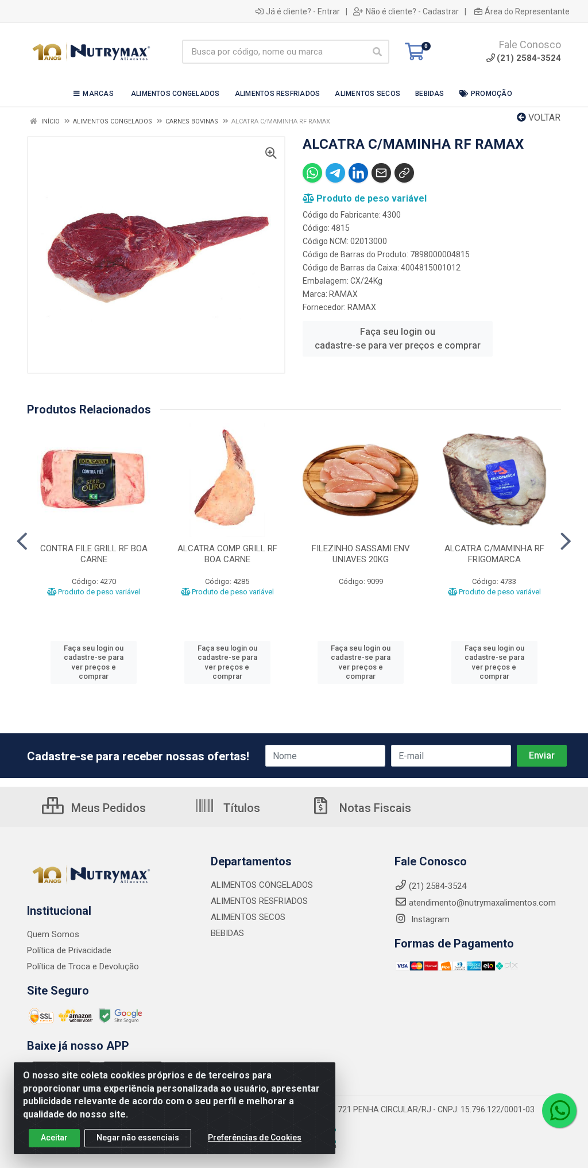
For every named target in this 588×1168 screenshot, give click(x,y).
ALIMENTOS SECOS (248, 917)
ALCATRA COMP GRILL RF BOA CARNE (227, 553)
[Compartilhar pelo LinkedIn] (358, 173)
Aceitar (54, 1137)
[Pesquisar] (377, 52)
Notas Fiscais (373, 808)
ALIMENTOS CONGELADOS (262, 885)
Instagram (429, 919)
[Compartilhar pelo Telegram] (335, 173)
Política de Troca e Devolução (83, 966)
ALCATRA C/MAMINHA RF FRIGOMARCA (494, 553)
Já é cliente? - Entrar (303, 11)
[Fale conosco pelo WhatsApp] (559, 1110)
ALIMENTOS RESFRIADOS (259, 901)
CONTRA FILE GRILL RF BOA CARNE (94, 553)
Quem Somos (53, 934)
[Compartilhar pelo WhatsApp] (312, 173)
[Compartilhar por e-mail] (381, 173)
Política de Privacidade (69, 950)
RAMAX (343, 294)
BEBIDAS (227, 933)
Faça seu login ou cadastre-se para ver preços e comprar (398, 338)
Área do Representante (527, 11)
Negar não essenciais (137, 1137)
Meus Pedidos (107, 808)
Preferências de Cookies (254, 1137)
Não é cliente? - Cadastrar (412, 11)
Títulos (240, 808)
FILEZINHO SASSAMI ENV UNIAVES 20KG (361, 553)
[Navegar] (22, 541)
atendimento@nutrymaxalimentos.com (482, 903)
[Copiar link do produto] (404, 173)
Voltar (543, 117)
